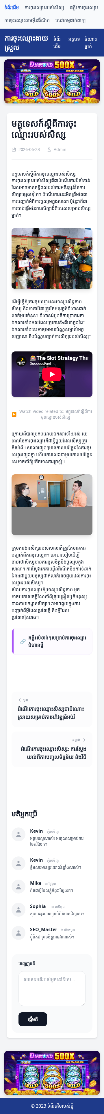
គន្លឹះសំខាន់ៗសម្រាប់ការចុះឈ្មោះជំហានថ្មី (53, 641)
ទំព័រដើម (11, 7)
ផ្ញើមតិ (33, 1019)
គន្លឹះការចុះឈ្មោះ (84, 7)
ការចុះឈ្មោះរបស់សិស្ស (44, 7)
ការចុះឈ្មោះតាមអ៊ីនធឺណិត (27, 20)
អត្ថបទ (74, 39)
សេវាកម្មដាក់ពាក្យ (70, 20)
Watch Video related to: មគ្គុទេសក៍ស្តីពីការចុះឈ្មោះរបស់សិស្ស (52, 414)
